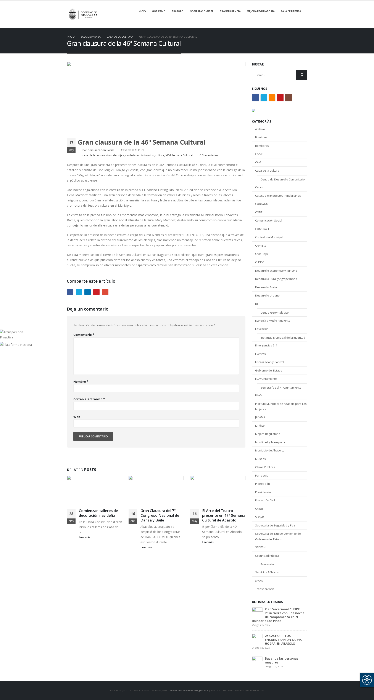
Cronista (260, 245)
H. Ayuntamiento (266, 379)
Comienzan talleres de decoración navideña (98, 513)
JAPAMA (260, 417)
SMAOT (260, 580)
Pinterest (96, 292)
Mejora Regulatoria (267, 434)
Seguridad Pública (267, 556)
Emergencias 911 (266, 345)
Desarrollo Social (266, 287)
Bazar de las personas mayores (281, 660)
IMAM (258, 395)
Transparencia (264, 589)
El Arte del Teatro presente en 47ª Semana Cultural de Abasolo (223, 515)
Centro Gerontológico (275, 312)
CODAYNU (261, 204)
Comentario (83, 335)
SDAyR (259, 517)
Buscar (258, 64)
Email (105, 292)
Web (76, 417)
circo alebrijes (115, 155)
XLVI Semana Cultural (179, 155)
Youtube (280, 97)
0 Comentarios (209, 155)
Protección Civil (265, 500)
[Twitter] (282, 25)
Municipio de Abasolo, (269, 450)
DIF (257, 304)
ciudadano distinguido (139, 155)
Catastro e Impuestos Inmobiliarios (278, 196)
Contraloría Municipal (269, 237)
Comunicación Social (101, 150)
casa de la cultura (93, 155)
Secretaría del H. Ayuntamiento (281, 387)
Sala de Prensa (291, 11)
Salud (259, 509)
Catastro (260, 187)
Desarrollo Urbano (267, 295)
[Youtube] (296, 25)
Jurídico (260, 425)
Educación (262, 329)
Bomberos (262, 146)
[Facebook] (274, 25)
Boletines (261, 137)
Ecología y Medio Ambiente (272, 320)
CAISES (259, 154)
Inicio (142, 11)
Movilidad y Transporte (270, 442)
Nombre (81, 381)
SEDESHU (261, 547)
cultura (159, 155)
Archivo (260, 129)
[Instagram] (304, 25)
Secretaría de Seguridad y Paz (275, 525)
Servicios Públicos (267, 572)
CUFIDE (259, 262)
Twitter (79, 292)
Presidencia (263, 492)
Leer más (85, 537)
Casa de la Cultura (132, 150)
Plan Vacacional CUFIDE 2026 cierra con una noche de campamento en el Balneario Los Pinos (278, 615)
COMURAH (262, 229)
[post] (257, 612)
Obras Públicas (265, 467)
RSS (272, 97)
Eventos (260, 354)
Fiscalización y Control (269, 362)
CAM (258, 162)
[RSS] (289, 25)
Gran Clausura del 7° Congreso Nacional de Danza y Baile (159, 515)
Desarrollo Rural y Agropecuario (276, 279)
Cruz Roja (261, 254)
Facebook (70, 292)
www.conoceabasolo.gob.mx (189, 690)
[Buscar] (301, 75)
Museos (260, 459)
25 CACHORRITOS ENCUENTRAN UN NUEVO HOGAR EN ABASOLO (284, 640)
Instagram (288, 97)
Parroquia (261, 475)
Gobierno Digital (202, 11)
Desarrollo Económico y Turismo (276, 271)
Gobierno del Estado (268, 370)
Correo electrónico (89, 399)
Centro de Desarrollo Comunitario (283, 179)
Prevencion (268, 564)
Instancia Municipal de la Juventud (283, 338)
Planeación (262, 484)
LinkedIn (87, 292)
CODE (259, 212)
